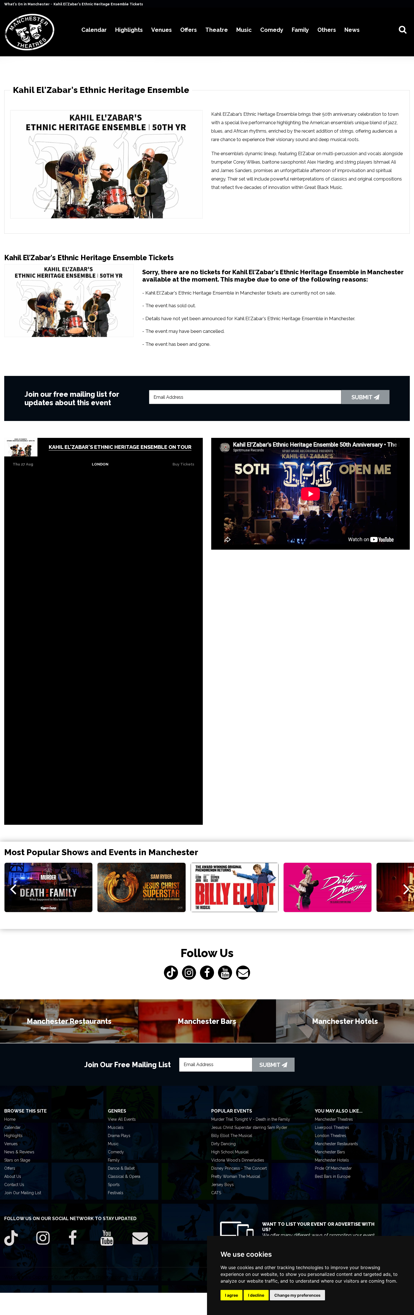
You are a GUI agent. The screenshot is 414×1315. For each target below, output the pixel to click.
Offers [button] (188, 29)
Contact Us (14, 1184)
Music (113, 1144)
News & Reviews (19, 1152)
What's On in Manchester (27, 4)
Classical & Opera (124, 1176)
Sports (114, 1184)
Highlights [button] (129, 29)
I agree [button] (231, 1295)
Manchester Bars (330, 1152)
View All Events (122, 1119)
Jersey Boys (222, 1184)
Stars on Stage (17, 1160)
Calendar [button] (94, 29)
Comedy (116, 1152)
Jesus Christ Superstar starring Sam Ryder (249, 1127)
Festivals (115, 1193)
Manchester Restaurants (336, 1144)
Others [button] (326, 29)
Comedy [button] (271, 29)
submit (362, 397)
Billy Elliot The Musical (231, 1135)
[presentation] (13, 888)
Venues (11, 1144)
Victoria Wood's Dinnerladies (237, 1160)
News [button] (352, 29)
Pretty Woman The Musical (235, 1176)
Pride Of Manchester (333, 1168)
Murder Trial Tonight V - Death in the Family (250, 1119)
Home (9, 1119)
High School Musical (230, 1152)
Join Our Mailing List (22, 1193)
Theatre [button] (216, 29)
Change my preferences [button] (297, 1295)
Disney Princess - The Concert (239, 1168)
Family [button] (300, 29)
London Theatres (330, 1135)
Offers (9, 1168)
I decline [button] (256, 1295)
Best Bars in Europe (332, 1176)
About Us (12, 1176)
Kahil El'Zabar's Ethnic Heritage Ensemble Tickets (98, 4)
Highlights (13, 1135)
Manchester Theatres (334, 1119)
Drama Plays (119, 1135)
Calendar (12, 1127)
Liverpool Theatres (332, 1127)
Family (114, 1160)
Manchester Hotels (332, 1160)
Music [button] (244, 29)
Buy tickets (183, 464)
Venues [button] (161, 29)
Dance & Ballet (121, 1168)
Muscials (116, 1127)
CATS (216, 1193)
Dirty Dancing (223, 1144)
